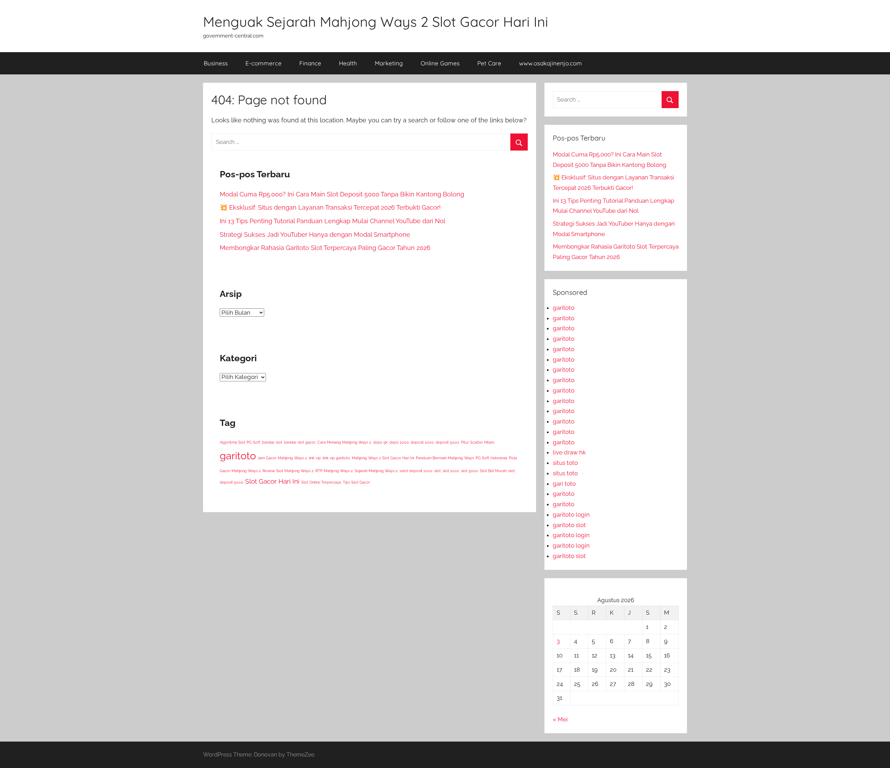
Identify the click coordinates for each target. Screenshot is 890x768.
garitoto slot (569, 525)
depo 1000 (399, 442)
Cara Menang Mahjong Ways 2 (344, 442)
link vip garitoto (336, 458)
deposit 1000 (422, 442)
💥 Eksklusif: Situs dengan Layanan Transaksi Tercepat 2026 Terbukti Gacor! (330, 207)
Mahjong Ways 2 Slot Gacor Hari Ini (383, 458)
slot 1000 (451, 471)
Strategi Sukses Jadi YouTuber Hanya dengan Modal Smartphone (315, 234)
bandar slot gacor (300, 442)
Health (348, 63)
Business (216, 63)
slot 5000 (469, 471)
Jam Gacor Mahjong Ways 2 (282, 458)
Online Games (440, 63)
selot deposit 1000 (415, 471)
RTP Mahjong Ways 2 (334, 471)
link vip (315, 458)
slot (437, 471)
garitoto (238, 456)
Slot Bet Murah (493, 471)
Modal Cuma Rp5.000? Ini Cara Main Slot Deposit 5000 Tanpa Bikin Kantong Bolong (342, 194)
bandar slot (272, 442)
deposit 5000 (447, 442)
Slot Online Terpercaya (321, 482)
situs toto (565, 462)
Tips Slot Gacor (356, 482)
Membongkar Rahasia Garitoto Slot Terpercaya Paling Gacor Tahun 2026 (325, 247)
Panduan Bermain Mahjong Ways (445, 458)
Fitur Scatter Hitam (477, 442)
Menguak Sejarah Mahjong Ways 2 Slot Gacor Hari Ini (375, 21)
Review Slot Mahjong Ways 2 (288, 471)
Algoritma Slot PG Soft (240, 442)
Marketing (389, 63)
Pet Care (489, 63)
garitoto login (571, 514)
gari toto (564, 483)
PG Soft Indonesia (491, 458)
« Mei (560, 719)
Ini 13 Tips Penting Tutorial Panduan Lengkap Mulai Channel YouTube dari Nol (332, 221)
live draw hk (569, 452)
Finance (310, 63)
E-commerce (263, 63)
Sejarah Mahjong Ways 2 (376, 471)
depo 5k (380, 442)
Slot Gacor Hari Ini (272, 481)
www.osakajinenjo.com (550, 63)
